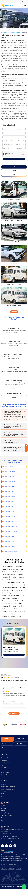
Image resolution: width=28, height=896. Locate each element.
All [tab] (14, 167)
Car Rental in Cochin (16, 611)
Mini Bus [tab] (14, 170)
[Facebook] (10, 845)
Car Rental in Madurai (15, 616)
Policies (3, 810)
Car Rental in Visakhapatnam (9, 587)
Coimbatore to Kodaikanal (11, 526)
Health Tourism (5, 772)
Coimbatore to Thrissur (10, 471)
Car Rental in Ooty (15, 606)
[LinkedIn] (2, 845)
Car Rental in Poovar (9, 603)
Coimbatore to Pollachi (10, 496)
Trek (2, 765)
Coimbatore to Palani (9, 501)
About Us (3, 784)
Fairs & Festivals (5, 763)
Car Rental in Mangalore (8, 574)
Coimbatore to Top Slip (10, 481)
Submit (13, 159)
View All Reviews (14, 713)
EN (24, 1)
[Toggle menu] (25, 5)
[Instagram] (14, 845)
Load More (13, 311)
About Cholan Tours (7, 739)
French (19, 868)
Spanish (11, 868)
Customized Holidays (7, 758)
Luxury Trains (4, 760)
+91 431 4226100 (8, 833)
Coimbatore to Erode (9, 536)
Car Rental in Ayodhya (14, 582)
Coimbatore (17, 32)
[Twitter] (6, 845)
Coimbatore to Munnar (10, 516)
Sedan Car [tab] (14, 178)
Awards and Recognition (8, 786)
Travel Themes (21, 744)
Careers (3, 818)
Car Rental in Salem (14, 569)
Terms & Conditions (6, 815)
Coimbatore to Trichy (9, 476)
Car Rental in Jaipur (17, 590)
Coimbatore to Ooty (9, 511)
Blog (2, 820)
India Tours (7, 744)
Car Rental (10, 32)
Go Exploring (4, 767)
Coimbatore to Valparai (10, 466)
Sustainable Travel (6, 775)
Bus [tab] (14, 174)
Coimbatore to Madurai (10, 521)
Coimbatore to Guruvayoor (11, 531)
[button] (14, 5)
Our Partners (4, 794)
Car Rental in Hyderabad (8, 593)
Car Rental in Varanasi (8, 579)
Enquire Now (13, 661)
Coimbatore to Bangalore (10, 546)
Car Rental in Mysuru (18, 572)
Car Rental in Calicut (7, 566)
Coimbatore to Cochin (10, 541)
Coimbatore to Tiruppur (10, 486)
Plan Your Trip (26, 448)
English (4, 868)
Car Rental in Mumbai (13, 595)
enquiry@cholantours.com (10, 836)
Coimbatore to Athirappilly (11, 551)
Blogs (5, 747)
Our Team (3, 791)
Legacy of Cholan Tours (8, 789)
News (2, 796)
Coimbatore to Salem (9, 491)
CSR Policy (4, 808)
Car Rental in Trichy (20, 601)
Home (4, 32)
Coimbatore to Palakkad (10, 506)
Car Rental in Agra (18, 585)
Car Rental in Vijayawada (17, 577)
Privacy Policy (5, 813)
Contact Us (4, 805)
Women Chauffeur (6, 770)
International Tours (20, 739)
